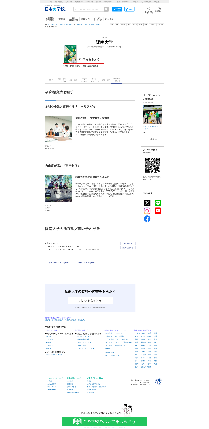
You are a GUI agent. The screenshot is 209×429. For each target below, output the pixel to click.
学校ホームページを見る (59, 262)
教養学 (48, 349)
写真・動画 (73, 80)
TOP (51, 80)
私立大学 (59, 355)
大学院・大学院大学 (113, 342)
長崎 (143, 364)
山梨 (149, 345)
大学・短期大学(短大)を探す (64, 24)
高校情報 (108, 336)
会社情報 (70, 381)
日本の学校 (50, 24)
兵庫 (155, 352)
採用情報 (70, 384)
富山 (155, 342)
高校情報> (69, 2)
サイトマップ (51, 387)
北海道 (123, 24)
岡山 (136, 358)
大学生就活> (135, 2)
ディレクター (81, 345)
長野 (155, 345)
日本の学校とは (52, 389)
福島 (149, 336)
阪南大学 (99, 24)
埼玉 (149, 339)
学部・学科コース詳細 (62, 80)
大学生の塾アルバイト (94, 384)
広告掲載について (73, 389)
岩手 (149, 333)
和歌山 (143, 355)
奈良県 (74, 320)
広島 (143, 358)
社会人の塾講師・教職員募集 (96, 387)
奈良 (136, 355)
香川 (136, 361)
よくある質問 (51, 384)
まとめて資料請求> (146, 2)
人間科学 (49, 345)
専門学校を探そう (81, 330)
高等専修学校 (120, 345)
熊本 (149, 364)
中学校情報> (79, 2)
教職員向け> (157, 2)
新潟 (149, 342)
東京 (136, 342)
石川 (136, 345)
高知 (149, 361)
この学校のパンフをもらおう (109, 421)
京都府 (54, 320)
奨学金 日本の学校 (112, 355)
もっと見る (150, 139)
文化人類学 (50, 339)
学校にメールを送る (86, 262)
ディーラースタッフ (83, 342)
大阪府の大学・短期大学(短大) (84, 24)
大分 (155, 364)
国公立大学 (50, 355)
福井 (143, 345)
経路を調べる (128, 248)
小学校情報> (89, 2)
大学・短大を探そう (52, 330)
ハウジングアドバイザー (85, 349)
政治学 (48, 336)
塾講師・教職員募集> (123, 2)
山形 (143, 336)
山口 (149, 358)
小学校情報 (109, 339)
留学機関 (108, 345)
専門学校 (108, 333)
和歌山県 (81, 320)
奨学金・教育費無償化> (57, 2)
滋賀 (136, 352)
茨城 (155, 336)
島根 (155, 355)
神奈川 (143, 342)
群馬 (143, 339)
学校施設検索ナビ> (109, 2)
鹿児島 (143, 367)
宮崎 (136, 367)
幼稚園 (108, 349)
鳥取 (149, 355)
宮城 (155, 333)
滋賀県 (48, 320)
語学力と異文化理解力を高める (92, 177)
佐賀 (136, 364)
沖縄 (149, 367)
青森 (143, 333)
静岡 (143, 349)
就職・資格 (106, 80)
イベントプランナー (83, 336)
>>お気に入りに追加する (115, 47)
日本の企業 (90, 392)
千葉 (155, 339)
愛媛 (143, 361)
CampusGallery (84, 80)
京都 (143, 352)
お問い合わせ (71, 387)
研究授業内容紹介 (116, 80)
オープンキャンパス (95, 80)
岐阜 (136, 349)
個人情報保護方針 (73, 392)
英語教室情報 (91, 389)
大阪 (149, 352)
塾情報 (89, 381)
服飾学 (48, 342)
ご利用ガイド (51, 381)
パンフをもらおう (88, 59)
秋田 (136, 336)
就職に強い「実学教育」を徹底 (92, 118)
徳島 (155, 358)
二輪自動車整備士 (82, 339)
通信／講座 (127, 342)
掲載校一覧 (109, 352)
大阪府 (61, 320)
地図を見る (127, 243)
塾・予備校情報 (122, 339)
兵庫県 (67, 320)
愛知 (149, 349)
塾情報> (99, 2)
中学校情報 (119, 336)
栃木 (136, 339)
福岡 (155, 361)
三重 (155, 349)
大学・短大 (119, 333)
